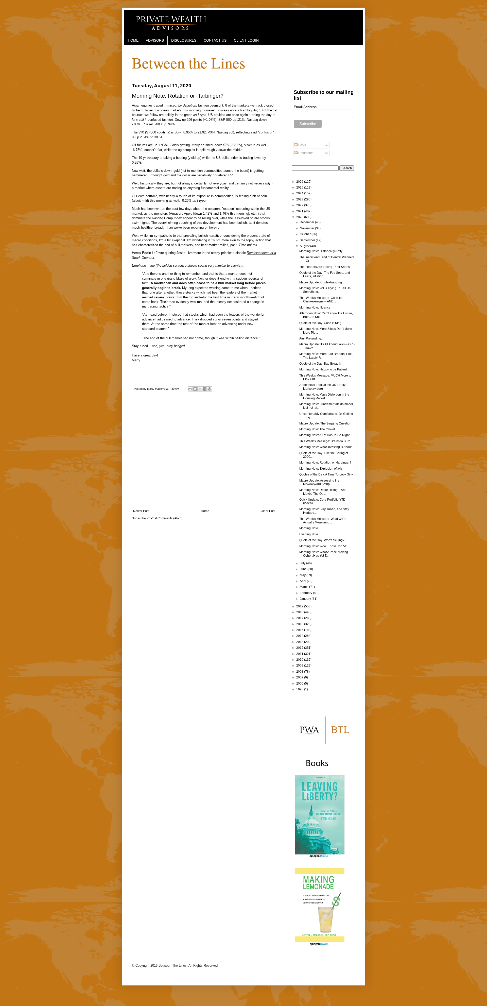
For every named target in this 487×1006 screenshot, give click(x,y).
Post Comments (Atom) (166, 518)
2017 (300, 618)
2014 (300, 636)
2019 (300, 606)
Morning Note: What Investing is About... (326, 447)
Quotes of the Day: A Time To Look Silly (326, 474)
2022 (300, 205)
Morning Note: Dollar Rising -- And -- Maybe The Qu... (324, 491)
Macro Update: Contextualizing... (321, 282)
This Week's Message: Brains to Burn (324, 441)
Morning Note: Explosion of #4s (320, 468)
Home (205, 511)
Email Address (305, 107)
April (303, 581)
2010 (300, 659)
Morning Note (308, 528)
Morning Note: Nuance (315, 307)
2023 (300, 199)
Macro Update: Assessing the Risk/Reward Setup (319, 482)
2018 (300, 612)
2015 (300, 630)
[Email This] (190, 388)
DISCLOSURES (183, 40)
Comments (305, 153)
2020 (300, 217)
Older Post (268, 511)
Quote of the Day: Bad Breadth (320, 363)
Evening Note (308, 534)
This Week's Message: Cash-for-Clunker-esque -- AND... (321, 299)
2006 (300, 683)
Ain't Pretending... (311, 338)
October (305, 234)
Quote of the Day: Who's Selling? (321, 540)
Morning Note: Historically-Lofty (320, 251)
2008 (300, 671)
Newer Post (141, 511)
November (307, 228)
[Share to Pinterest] (209, 388)
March (304, 587)
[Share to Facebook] (204, 388)
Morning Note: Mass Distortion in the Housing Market (324, 396)
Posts (302, 145)
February (306, 593)
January (306, 599)
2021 (300, 211)
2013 (300, 642)
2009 (300, 665)
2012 (300, 648)
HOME (133, 40)
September (308, 240)
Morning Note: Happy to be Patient (323, 369)
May (303, 575)
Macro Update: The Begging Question (325, 423)
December (307, 222)
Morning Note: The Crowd (317, 429)
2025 (300, 187)
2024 (300, 193)
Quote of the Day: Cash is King (320, 323)
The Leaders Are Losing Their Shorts (324, 267)
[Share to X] (199, 388)
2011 (300, 654)
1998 (300, 689)
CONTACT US (215, 40)
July (303, 563)
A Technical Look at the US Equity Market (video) (322, 386)
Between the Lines (188, 63)
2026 (300, 181)
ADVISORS (155, 40)
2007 (300, 677)
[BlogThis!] (195, 388)
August (305, 246)
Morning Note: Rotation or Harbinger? (325, 462)
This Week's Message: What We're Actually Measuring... (322, 520)
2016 (300, 624)
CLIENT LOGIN (246, 40)
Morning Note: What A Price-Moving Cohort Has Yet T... (323, 553)
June (303, 569)
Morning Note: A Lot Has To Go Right (324, 435)
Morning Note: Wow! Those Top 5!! (322, 546)
